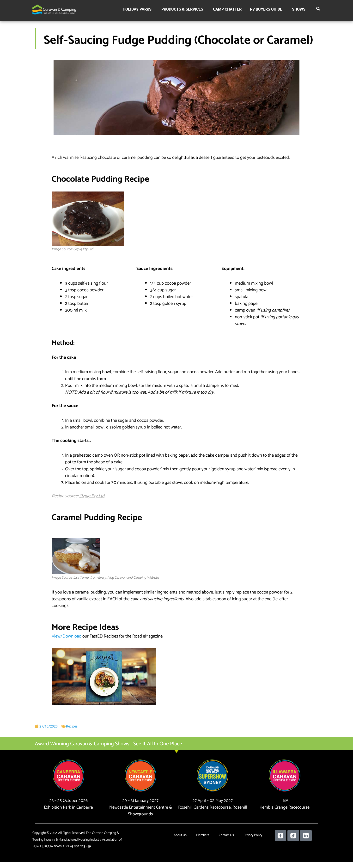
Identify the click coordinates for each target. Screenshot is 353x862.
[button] (318, 9)
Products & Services (182, 9)
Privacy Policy (252, 835)
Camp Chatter (227, 9)
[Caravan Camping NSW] (54, 9)
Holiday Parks (137, 9)
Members (202, 835)
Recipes (72, 726)
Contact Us (226, 835)
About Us (180, 835)
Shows (298, 9)
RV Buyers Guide (266, 9)
